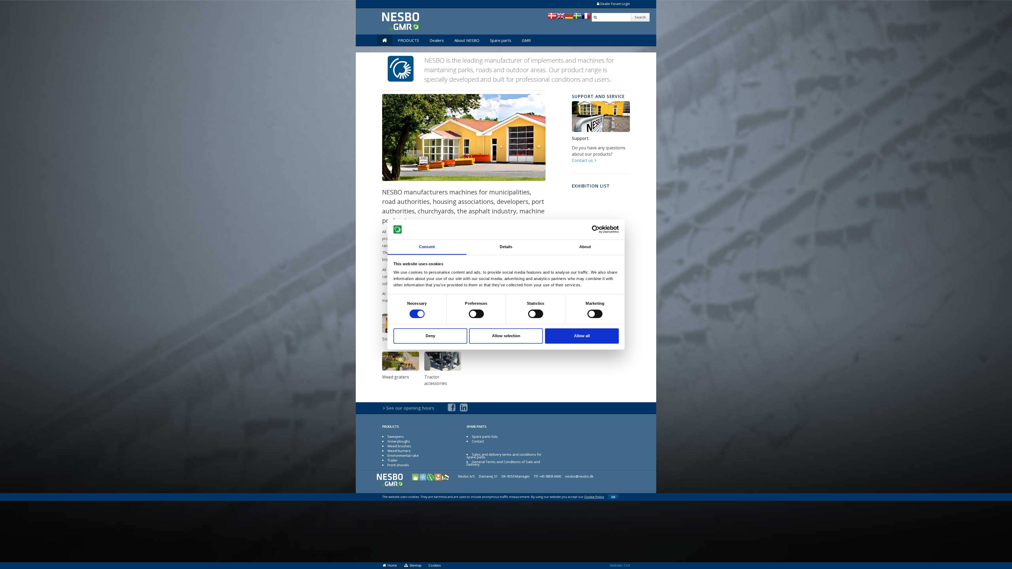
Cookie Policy (594, 497)
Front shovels (398, 465)
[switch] (476, 314)
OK (613, 497)
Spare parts (500, 40)
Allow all (582, 335)
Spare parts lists (485, 436)
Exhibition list (591, 186)
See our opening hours (410, 408)
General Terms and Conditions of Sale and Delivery (503, 463)
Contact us (582, 160)
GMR (526, 40)
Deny (430, 335)
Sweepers (395, 436)
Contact (478, 441)
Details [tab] (506, 246)
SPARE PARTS (476, 426)
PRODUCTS (408, 40)
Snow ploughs (398, 441)
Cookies (435, 565)
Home (392, 565)
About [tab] (585, 246)
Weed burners (399, 450)
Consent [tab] (427, 246)
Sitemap (416, 565)
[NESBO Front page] (384, 40)
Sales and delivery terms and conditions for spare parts (504, 455)
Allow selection (506, 335)
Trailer (392, 460)
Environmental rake (403, 455)
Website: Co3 (620, 565)
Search (640, 17)
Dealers (437, 40)
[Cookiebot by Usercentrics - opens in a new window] (596, 229)
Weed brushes (399, 446)
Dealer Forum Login (615, 4)
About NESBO (466, 40)
